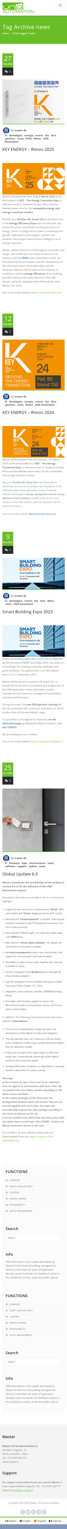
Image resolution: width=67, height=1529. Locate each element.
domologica (15, 135)
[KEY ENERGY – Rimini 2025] (33, 101)
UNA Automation (45, 404)
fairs (53, 135)
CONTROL (14, 1192)
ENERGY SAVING (17, 1198)
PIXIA (29, 138)
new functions (37, 863)
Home (5, 33)
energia (28, 135)
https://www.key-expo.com (46, 292)
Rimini (37, 138)
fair (47, 135)
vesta (42, 866)
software (10, 866)
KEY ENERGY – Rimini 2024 (28, 412)
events (39, 135)
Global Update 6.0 (20, 874)
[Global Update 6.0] (33, 820)
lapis (24, 863)
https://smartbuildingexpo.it (47, 741)
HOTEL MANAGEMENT (20, 1210)
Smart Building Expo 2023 (27, 611)
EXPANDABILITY (17, 1204)
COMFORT (14, 1180)
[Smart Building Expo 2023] (33, 574)
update (33, 866)
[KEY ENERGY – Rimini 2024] (33, 365)
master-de (20, 130)
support (22, 866)
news (20, 138)
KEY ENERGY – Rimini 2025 (28, 149)
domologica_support (21, 1490)
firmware (14, 863)
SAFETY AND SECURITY (21, 1186)
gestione (10, 138)
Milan (50, 600)
